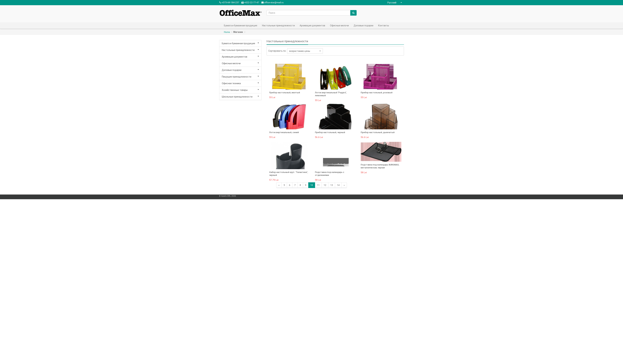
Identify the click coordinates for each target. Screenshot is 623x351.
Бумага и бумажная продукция (238, 43)
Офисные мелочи (231, 63)
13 (331, 185)
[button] (395, 2)
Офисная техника (231, 83)
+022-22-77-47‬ (251, 2)
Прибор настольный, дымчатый (378, 132)
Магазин (238, 32)
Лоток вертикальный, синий (284, 132)
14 (338, 185)
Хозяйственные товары (235, 90)
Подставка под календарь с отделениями (329, 173)
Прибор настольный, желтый (284, 92)
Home (227, 32)
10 (311, 185)
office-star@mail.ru (274, 2)
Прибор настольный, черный (330, 132)
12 (325, 185)
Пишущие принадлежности (236, 76)
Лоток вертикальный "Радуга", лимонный (331, 94)
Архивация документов (234, 56)
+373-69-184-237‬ (230, 2)
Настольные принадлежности (238, 50)
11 (318, 185)
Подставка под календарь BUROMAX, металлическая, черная (380, 166)
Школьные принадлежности (237, 96)
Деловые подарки (231, 70)
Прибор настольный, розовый (376, 92)
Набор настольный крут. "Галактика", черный (288, 173)
